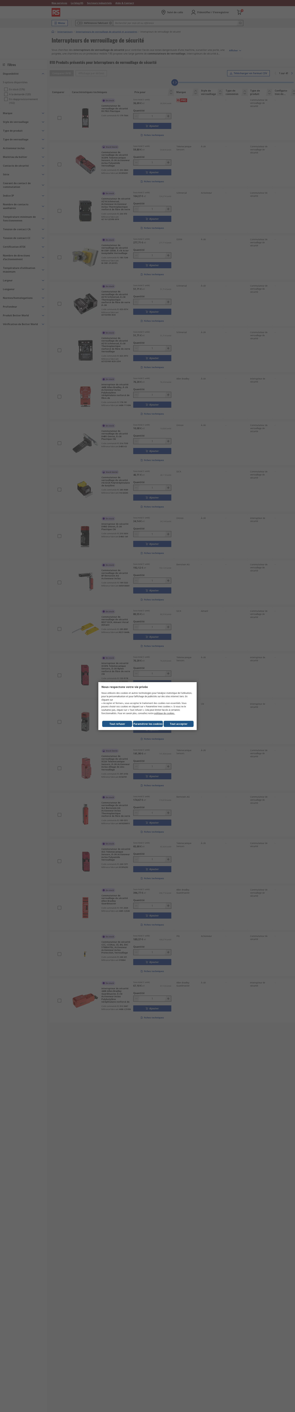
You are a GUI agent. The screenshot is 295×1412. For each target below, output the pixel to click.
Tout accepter (178, 724)
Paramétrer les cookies (148, 724)
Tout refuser (117, 724)
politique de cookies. (164, 713)
